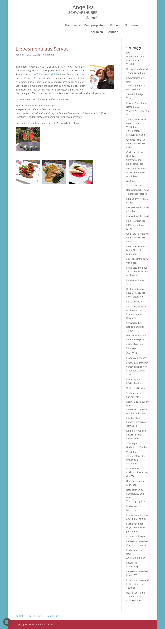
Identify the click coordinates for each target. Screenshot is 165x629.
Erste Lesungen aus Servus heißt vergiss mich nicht (137, 271)
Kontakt (20, 615)
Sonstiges (131, 25)
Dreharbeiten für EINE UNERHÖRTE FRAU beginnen (136, 293)
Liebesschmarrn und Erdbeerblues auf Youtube (137, 584)
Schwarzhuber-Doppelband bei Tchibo (135, 326)
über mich (96, 32)
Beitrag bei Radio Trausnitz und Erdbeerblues (135, 596)
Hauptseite (72, 25)
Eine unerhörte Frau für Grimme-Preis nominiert (137, 172)
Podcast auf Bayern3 (137, 536)
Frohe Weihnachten (136, 357)
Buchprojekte (93, 25)
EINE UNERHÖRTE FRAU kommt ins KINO (136, 225)
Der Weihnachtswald (137, 216)
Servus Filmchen (135, 301)
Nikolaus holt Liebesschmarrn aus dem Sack (137, 422)
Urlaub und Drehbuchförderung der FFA (137, 472)
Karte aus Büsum (135, 388)
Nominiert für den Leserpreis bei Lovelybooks (136, 434)
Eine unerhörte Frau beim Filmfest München (137, 250)
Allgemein (48, 54)
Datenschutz (36, 615)
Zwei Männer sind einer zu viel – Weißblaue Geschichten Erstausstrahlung (136, 127)
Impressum (53, 615)
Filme (114, 25)
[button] (7, 622)
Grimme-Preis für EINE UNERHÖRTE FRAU (136, 143)
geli (22, 54)
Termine (112, 32)
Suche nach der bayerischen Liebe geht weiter (136, 527)
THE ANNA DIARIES (46, 74)
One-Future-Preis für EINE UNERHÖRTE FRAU (137, 237)
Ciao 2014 (131, 353)
